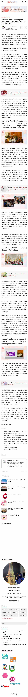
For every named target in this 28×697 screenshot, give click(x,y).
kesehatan (13, 615)
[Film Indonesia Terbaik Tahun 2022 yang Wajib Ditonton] (4, 491)
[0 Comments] (21, 27)
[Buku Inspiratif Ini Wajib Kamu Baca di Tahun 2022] (4, 512)
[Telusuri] (25, 2)
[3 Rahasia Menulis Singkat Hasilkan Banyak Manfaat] (4, 95)
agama (3, 609)
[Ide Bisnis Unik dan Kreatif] (4, 519)
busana (23, 609)
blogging (16, 609)
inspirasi (3, 454)
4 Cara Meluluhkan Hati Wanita (14, 494)
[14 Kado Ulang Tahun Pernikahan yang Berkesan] (4, 505)
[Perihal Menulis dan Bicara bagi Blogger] (4, 386)
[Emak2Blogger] (5, 659)
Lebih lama (5, 471)
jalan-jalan (22, 612)
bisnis (9, 609)
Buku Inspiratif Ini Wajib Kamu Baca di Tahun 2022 (16, 509)
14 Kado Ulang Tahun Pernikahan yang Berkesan (16, 501)
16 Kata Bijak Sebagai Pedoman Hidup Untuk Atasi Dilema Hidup (17, 188)
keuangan (22, 615)
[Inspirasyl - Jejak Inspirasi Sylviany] (12, 2)
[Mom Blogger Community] (5, 678)
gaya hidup (5, 612)
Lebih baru (22, 471)
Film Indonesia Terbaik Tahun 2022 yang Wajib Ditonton (16, 487)
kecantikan (5, 615)
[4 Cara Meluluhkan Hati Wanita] (4, 498)
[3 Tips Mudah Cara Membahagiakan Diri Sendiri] (4, 484)
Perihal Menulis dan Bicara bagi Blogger (11, 638)
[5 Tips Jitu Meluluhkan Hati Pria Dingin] (4, 277)
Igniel (16, 694)
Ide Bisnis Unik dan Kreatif (13, 515)
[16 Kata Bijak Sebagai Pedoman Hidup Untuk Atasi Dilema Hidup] (4, 191)
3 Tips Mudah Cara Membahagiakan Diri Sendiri (16, 480)
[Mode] (23, 2)
